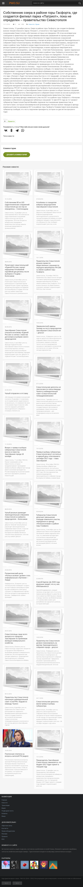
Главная (4, 800)
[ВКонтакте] (5, 130)
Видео (4, 808)
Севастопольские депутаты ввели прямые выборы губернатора (47, 704)
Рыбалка (4, 813)
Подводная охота (7, 811)
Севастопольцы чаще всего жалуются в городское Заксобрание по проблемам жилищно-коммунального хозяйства (16, 638)
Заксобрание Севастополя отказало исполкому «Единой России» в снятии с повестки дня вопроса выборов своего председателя (16, 334)
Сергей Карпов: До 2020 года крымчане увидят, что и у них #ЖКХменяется (48, 584)
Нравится (11, 121)
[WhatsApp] (22, 130)
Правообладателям (8, 831)
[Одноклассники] (11, 130)
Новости (31, 24)
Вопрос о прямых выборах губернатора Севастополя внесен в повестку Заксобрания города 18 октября (15, 452)
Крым (37, 24)
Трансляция (6, 805)
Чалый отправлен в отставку (16, 393)
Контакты (5, 828)
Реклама (4, 834)
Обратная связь (7, 825)
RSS (3, 839)
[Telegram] (17, 130)
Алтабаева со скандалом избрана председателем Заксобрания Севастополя (47, 205)
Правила (4, 836)
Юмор (4, 816)
